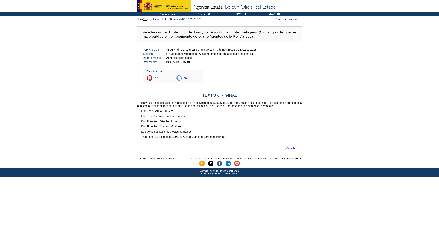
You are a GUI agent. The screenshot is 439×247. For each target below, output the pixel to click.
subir (293, 148)
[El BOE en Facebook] (219, 165)
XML (186, 78)
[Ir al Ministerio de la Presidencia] (164, 6)
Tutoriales (273, 158)
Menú (272, 14)
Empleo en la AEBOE (291, 158)
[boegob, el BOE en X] (210, 165)
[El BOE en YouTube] (237, 165)
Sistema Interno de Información (251, 158)
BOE (164, 19)
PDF (156, 78)
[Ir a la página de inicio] (234, 7)
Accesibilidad (205, 158)
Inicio (156, 19)
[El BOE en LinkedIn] (228, 165)
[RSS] (202, 165)
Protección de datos (224, 158)
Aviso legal (191, 158)
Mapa (179, 158)
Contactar (142, 158)
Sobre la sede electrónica (162, 158)
